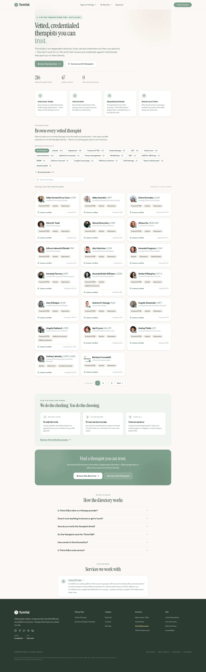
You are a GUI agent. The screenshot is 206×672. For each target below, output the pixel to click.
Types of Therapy (87, 5)
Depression (74, 150)
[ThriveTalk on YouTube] (28, 630)
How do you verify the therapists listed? (76, 526)
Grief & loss (150, 150)
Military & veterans (108, 161)
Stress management (94, 155)
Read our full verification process (54, 440)
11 (111, 383)
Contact (108, 622)
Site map (108, 626)
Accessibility (170, 630)
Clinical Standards (172, 617)
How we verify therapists (82, 64)
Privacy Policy (150, 652)
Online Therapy (80, 617)
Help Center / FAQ (142, 617)
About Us (108, 617)
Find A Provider (183, 5)
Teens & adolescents (153, 161)
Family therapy (117, 150)
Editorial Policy (170, 626)
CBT (134, 150)
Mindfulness (116, 155)
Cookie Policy (176, 652)
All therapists (42, 150)
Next (119, 383)
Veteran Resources (142, 630)
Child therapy (130, 161)
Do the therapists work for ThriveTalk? (76, 534)
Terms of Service (163, 652)
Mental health (44, 166)
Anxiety (57, 150)
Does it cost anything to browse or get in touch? (80, 518)
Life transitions (45, 155)
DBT (132, 155)
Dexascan (119, 5)
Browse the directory (47, 64)
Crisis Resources (142, 626)
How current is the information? (73, 542)
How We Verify (171, 622)
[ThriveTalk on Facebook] (20, 630)
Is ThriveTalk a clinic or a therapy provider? (78, 510)
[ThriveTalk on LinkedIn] (32, 630)
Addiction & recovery (69, 155)
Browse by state (46, 172)
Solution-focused (59, 161)
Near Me (106, 5)
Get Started (139, 622)
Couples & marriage (83, 161)
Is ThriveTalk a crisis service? (71, 550)
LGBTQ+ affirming (151, 155)
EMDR (41, 161)
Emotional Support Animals (85, 622)
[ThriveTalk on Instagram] (15, 630)
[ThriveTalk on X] (24, 630)
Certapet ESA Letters (75, 580)
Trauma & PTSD (95, 150)
